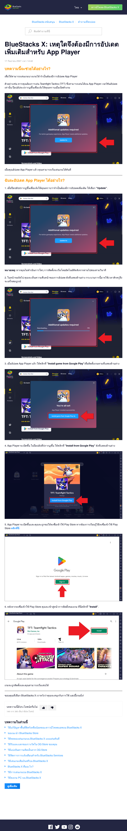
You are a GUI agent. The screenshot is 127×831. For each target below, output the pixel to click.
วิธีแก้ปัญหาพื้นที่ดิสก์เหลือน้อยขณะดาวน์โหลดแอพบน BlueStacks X (45, 727)
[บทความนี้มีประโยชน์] (43, 707)
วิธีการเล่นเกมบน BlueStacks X (25, 772)
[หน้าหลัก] (13, 7)
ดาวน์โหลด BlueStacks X (105, 7)
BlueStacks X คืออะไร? (20, 766)
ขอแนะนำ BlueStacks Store (23, 733)
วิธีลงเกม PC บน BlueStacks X (24, 777)
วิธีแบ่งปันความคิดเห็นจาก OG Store (27, 750)
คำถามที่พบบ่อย (86, 22)
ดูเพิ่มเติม (12, 786)
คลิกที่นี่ (15, 528)
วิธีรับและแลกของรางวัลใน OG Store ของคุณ (32, 744)
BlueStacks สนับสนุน (43, 22)
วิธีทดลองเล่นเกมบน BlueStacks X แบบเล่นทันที (33, 738)
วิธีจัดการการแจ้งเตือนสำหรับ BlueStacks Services (35, 755)
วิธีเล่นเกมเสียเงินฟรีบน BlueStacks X (28, 761)
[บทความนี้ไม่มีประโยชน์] (52, 707)
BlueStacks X (66, 22)
